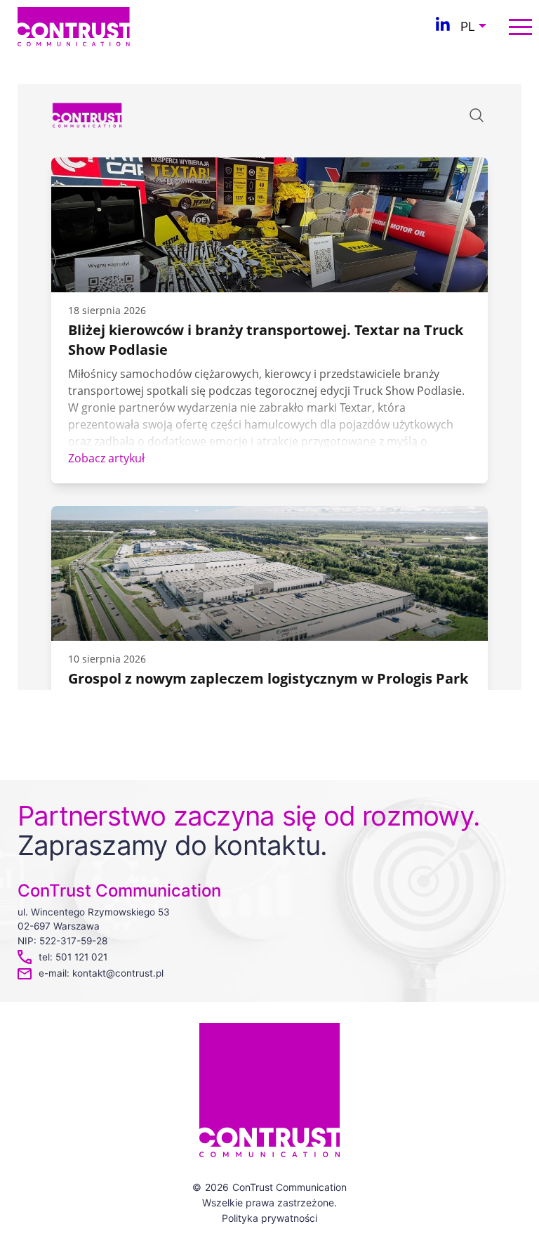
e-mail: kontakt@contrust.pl (101, 973)
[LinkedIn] (443, 27)
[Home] (74, 25)
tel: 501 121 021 (73, 957)
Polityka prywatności (269, 1218)
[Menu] (520, 27)
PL (467, 26)
